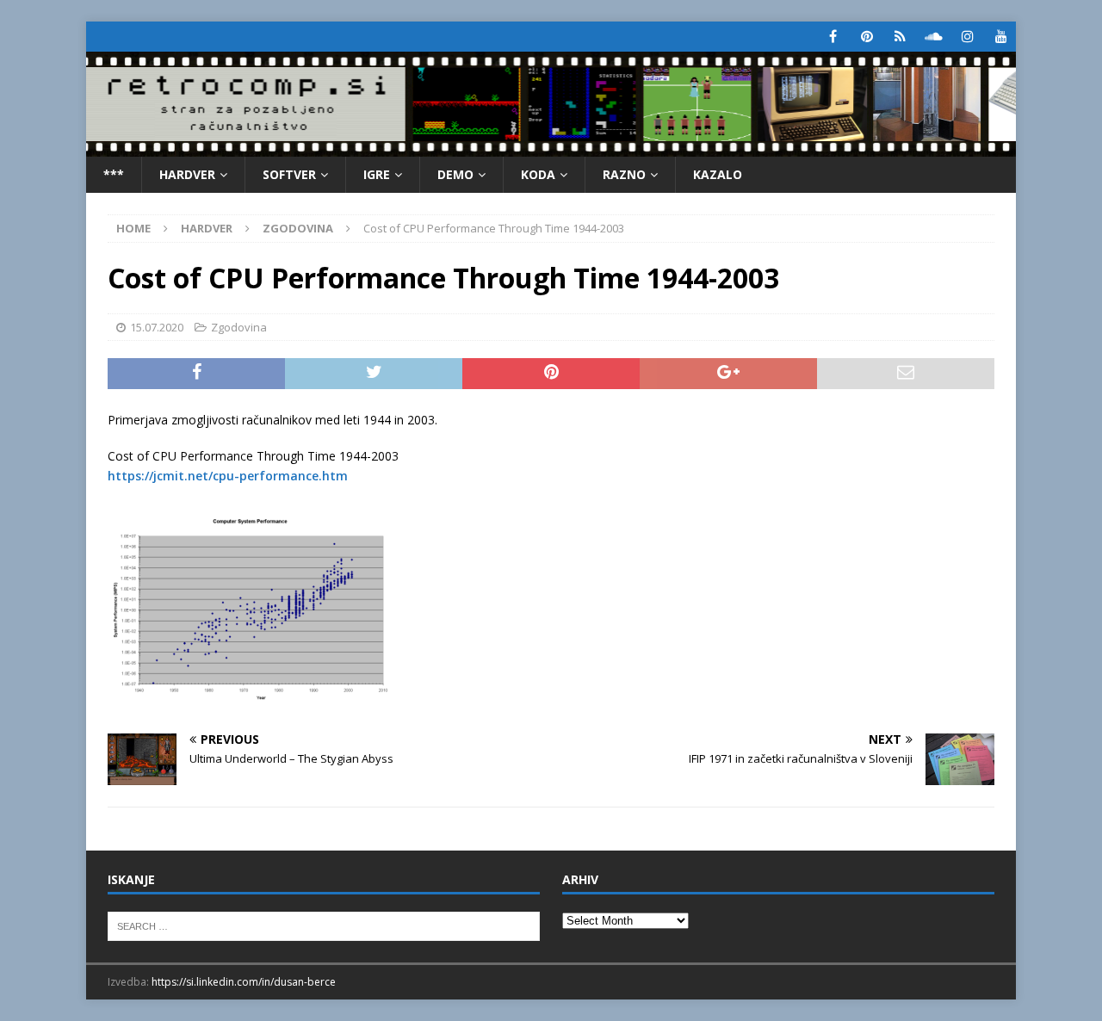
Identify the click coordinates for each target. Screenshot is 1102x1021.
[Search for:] (324, 925)
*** (113, 174)
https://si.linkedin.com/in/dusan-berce (244, 982)
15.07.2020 (156, 327)
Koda (538, 174)
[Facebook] (833, 37)
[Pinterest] (866, 37)
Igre (376, 174)
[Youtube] (1001, 37)
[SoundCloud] (934, 37)
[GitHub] (900, 37)
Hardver (187, 174)
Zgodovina (239, 327)
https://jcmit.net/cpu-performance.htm (228, 475)
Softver (289, 174)
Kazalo (717, 174)
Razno (624, 174)
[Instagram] (967, 37)
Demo (455, 174)
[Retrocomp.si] (551, 146)
